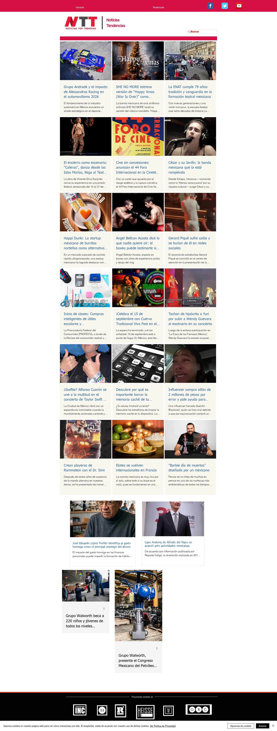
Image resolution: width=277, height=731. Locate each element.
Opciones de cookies (240, 725)
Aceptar (263, 725)
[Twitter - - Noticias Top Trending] (225, 6)
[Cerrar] (273, 725)
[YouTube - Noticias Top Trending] (239, 6)
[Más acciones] (105, 609)
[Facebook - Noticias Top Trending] (210, 6)
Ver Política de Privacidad (163, 725)
